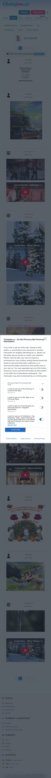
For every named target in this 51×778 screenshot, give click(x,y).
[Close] (46, 339)
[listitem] (25, 383)
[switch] (41, 389)
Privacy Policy (39, 439)
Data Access (25, 439)
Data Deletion (11, 439)
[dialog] (25, 389)
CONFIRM (15, 430)
